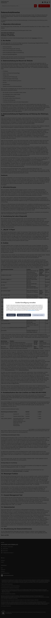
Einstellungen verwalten (38, 315)
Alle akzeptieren (11, 315)
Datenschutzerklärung (31, 310)
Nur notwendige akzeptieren (24, 315)
